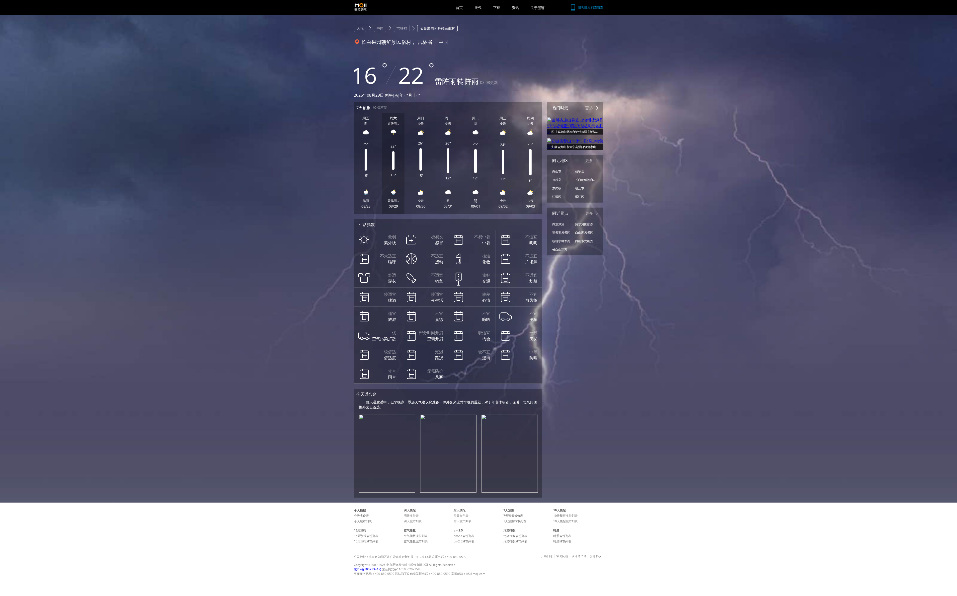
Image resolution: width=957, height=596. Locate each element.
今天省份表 (361, 516)
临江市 (579, 188)
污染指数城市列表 (515, 541)
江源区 (556, 197)
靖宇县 (579, 171)
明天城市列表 (413, 521)
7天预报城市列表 (514, 521)
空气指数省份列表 (416, 536)
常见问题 (562, 556)
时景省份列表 (562, 536)
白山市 (556, 171)
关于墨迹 (538, 7)
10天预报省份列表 (565, 516)
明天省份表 (411, 516)
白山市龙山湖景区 (585, 241)
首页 (459, 7)
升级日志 (547, 556)
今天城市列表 (363, 521)
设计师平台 (578, 556)
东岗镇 (556, 188)
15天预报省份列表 (366, 536)
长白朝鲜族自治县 (585, 180)
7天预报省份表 (513, 516)
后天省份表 (461, 516)
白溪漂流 (558, 224)
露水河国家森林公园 (585, 224)
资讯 (515, 7)
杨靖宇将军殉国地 (562, 241)
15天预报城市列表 (366, 541)
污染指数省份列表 (515, 536)
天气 (478, 7)
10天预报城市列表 (565, 521)
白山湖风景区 (584, 232)
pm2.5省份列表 (464, 536)
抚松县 (556, 180)
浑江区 (579, 197)
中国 (380, 28)
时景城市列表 (562, 541)
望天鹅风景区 (561, 232)
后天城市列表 (463, 521)
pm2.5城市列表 (464, 541)
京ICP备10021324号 (367, 569)
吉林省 (402, 28)
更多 (589, 108)
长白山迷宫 (559, 249)
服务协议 (596, 556)
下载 (496, 7)
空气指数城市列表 (416, 541)
